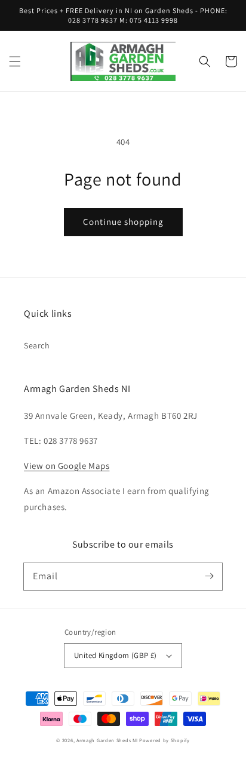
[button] (15, 61)
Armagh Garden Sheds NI (106, 740)
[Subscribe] (209, 576)
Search (37, 345)
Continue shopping (123, 221)
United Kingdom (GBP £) (115, 655)
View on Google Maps (66, 465)
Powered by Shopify (164, 740)
